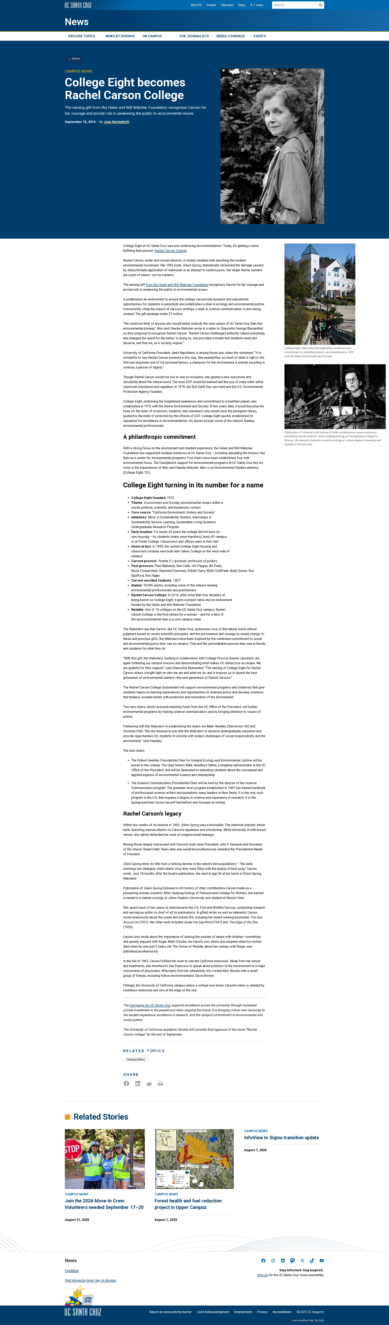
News (77, 22)
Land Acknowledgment (213, 1312)
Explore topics (81, 36)
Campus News (135, 1059)
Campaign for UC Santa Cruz (150, 1005)
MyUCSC (196, 5)
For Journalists (194, 36)
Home (76, 58)
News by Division (120, 36)
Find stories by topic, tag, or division (90, 1280)
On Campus (152, 36)
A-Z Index (256, 5)
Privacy (262, 1312)
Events (260, 36)
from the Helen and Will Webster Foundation (177, 285)
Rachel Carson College (171, 251)
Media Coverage (231, 36)
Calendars (227, 5)
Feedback (72, 1271)
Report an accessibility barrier (170, 1312)
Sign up (262, 1275)
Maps (242, 5)
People (211, 5)
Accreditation (282, 1312)
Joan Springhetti (116, 122)
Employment (243, 1312)
